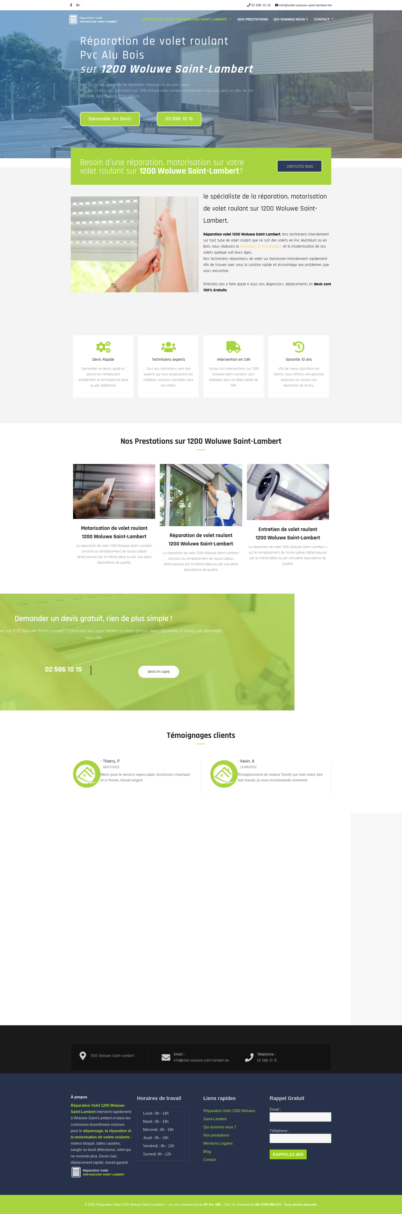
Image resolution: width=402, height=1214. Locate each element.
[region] (201, 84)
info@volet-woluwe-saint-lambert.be (305, 5)
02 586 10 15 (261, 5)
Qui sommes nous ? (291, 19)
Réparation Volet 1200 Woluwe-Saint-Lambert (184, 19)
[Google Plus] (78, 5)
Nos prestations (253, 19)
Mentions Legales (218, 1143)
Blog (207, 1151)
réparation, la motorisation (261, 246)
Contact (322, 19)
